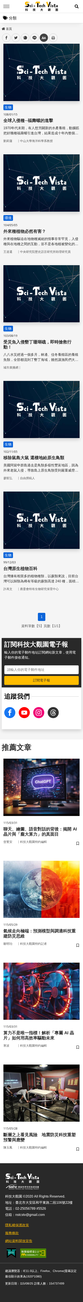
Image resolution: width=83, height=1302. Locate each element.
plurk (25, 38)
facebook (6, 38)
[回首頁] (41, 6)
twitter (16, 38)
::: (3, 28)
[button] (76, 6)
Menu (6, 6)
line (33, 38)
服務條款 (12, 1233)
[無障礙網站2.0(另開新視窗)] (33, 1253)
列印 (53, 37)
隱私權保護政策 (17, 1225)
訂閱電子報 (41, 680)
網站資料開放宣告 (18, 1241)
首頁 (9, 28)
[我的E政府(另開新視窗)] (11, 1253)
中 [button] (44, 38)
